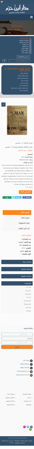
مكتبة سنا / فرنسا (24, 81)
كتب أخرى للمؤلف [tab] (23, 228)
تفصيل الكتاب (17, 26)
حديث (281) (28, 291)
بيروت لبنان (26, 360)
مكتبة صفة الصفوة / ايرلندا (22, 78)
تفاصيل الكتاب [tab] (24, 212)
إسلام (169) (28, 294)
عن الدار (29, 398)
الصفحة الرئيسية (27, 394)
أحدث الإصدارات (27, 401)
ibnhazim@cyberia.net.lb (22, 375)
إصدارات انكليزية (26, 276)
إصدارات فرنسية (26, 269)
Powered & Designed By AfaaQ (17, 438)
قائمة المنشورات (10, 401)
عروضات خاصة (10, 394)
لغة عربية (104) (27, 301)
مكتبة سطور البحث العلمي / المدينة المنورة (19, 88)
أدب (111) (28, 297)
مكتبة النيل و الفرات (24, 73)
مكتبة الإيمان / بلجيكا (24, 90)
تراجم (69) (28, 311)
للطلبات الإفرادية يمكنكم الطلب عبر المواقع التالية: (17, 69)
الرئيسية (17, 30)
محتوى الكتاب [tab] (25, 217)
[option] (15, 92)
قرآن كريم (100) (27, 304)
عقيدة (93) (28, 308)
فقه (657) (28, 287)
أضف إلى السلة (26, 191)
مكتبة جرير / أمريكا (24, 83)
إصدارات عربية (27, 262)
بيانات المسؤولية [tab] (24, 223)
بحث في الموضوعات (23, 57)
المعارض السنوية (10, 398)
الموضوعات (28, 405)
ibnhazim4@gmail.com (23, 371)
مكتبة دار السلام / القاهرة (23, 76)
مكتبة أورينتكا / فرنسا (24, 85)
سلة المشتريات (10, 405)
